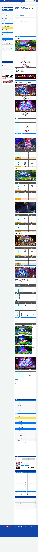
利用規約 (25, 526)
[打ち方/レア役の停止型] (16, 407)
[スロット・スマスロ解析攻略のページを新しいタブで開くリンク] (2, 65)
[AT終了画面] (16, 440)
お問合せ (31, 526)
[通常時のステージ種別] (16, 416)
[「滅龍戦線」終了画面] (16, 427)
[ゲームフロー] (16, 412)
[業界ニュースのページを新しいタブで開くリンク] (16, 506)
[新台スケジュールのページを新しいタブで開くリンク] (16, 503)
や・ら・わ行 (29, 494)
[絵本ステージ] (2, 24)
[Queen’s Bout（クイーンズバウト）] (16, 438)
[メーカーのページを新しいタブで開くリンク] (16, 508)
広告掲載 (28, 526)
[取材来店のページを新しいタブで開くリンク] (2, 70)
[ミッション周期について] (16, 419)
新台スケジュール (21, 3)
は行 (16, 494)
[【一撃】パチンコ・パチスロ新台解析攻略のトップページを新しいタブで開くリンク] (16, 498)
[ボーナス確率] (16, 405)
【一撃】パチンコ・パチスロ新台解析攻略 (6, 1)
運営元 (15, 526)
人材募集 (34, 526)
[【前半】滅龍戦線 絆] (16, 424)
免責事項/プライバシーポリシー (20, 526)
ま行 (21, 494)
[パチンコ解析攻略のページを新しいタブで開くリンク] (16, 501)
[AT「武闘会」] (16, 430)
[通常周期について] (16, 418)
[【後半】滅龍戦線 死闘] (2, 35)
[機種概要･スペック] (16, 402)
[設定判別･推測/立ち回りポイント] (16, 403)
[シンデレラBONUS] (16, 435)
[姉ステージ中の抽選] (16, 421)
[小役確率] (16, 410)
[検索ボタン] (34, 0)
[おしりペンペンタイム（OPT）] (16, 433)
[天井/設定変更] (16, 408)
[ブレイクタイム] (16, 432)
